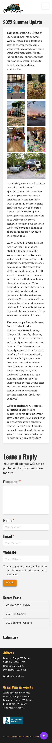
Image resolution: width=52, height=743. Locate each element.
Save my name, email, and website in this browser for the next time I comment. (27, 570)
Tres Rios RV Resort (14, 707)
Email (8, 536)
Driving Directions (13, 676)
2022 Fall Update (16, 614)
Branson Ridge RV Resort (17, 696)
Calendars (10, 637)
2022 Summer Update (19, 623)
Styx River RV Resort (15, 703)
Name (8, 520)
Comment (12, 481)
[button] (45, 6)
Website (9, 552)
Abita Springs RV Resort (16, 692)
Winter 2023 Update (18, 605)
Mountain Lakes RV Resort (18, 700)
